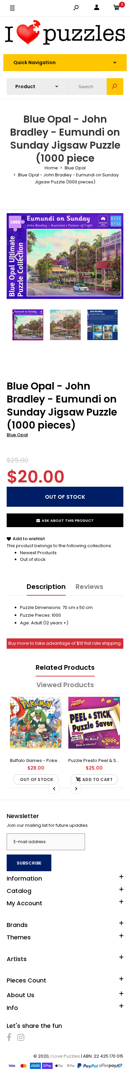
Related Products (65, 667)
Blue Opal (17, 435)
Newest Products (38, 553)
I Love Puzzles (65, 1056)
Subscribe (29, 863)
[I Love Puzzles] (65, 33)
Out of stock (33, 559)
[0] (116, 8)
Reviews (89, 586)
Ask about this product (68, 520)
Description (46, 586)
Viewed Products (65, 684)
